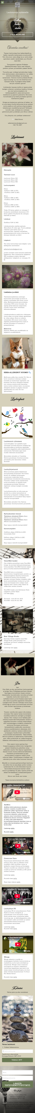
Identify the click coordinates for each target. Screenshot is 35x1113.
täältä (15, 647)
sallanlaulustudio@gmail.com (13, 249)
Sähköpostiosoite (9, 1078)
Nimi (4, 1072)
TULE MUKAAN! (17, 34)
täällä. (12, 832)
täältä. (12, 593)
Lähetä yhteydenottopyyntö (17, 1084)
